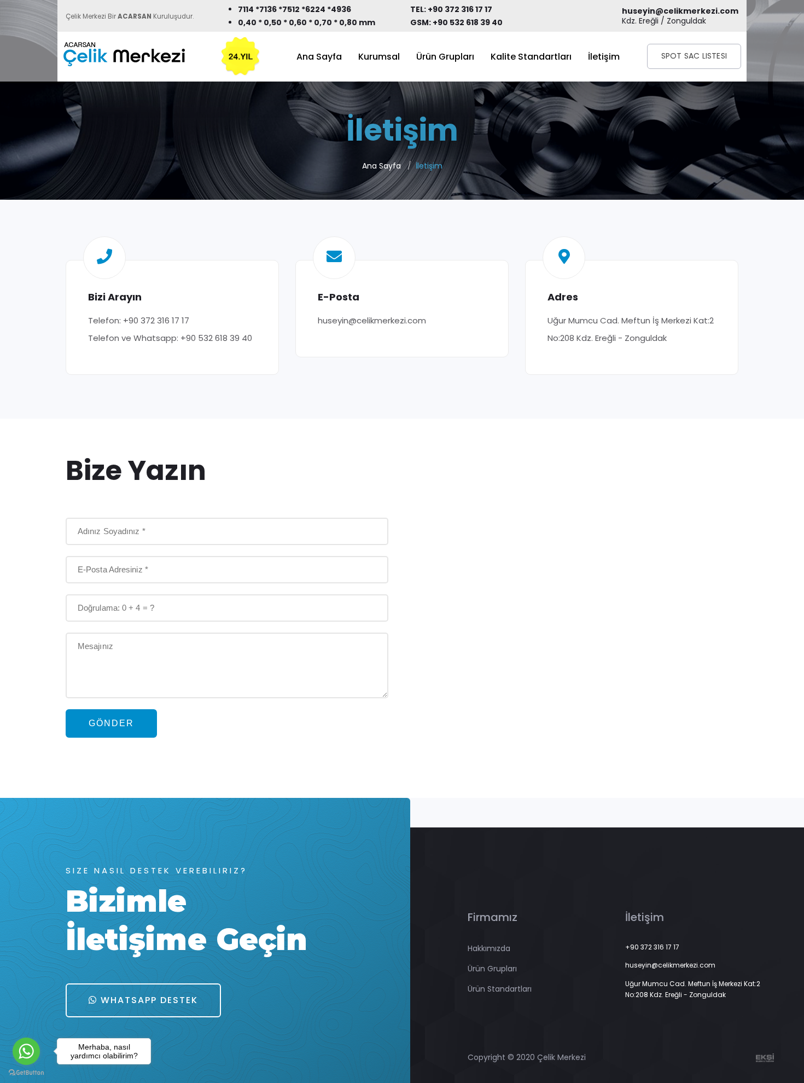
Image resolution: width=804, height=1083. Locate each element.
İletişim (604, 56)
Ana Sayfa (319, 56)
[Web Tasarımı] (765, 1057)
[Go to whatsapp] (26, 1051)
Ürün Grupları (445, 56)
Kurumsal (379, 56)
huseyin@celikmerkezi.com (372, 320)
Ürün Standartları (500, 988)
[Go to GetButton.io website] (26, 1072)
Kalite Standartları (531, 56)
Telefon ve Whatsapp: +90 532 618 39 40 (170, 338)
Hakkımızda (489, 948)
